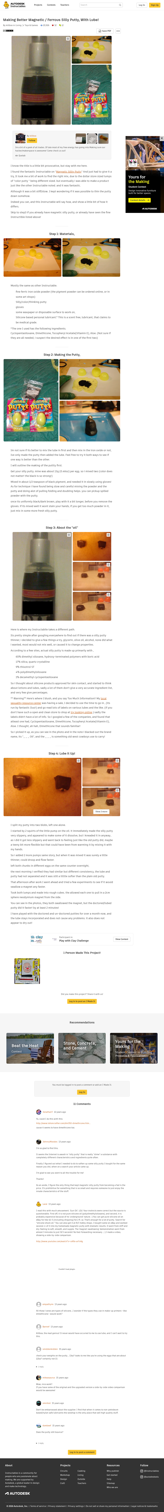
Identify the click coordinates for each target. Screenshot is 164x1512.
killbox (9, 25)
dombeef (47, 1425)
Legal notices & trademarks (144, 1506)
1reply (41, 1366)
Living (19, 25)
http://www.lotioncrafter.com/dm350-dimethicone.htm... (63, 1123)
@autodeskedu (151, 1476)
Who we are (112, 1487)
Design (63, 1479)
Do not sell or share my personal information (107, 1506)
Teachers (64, 4)
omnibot (47, 1403)
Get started (112, 1475)
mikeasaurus (49, 1377)
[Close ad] (162, 138)
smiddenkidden (50, 1349)
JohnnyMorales (50, 1142)
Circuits (64, 1470)
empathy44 (48, 1304)
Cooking (81, 1470)
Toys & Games (31, 25)
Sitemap (111, 1483)
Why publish (113, 1470)
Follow (32, 140)
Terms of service (38, 1506)
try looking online (81, 712)
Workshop (65, 1475)
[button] (118, 31)
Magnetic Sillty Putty (68, 171)
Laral (45, 1204)
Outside (81, 1479)
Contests (51, 4)
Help (109, 1479)
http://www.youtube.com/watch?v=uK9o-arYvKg (59, 1241)
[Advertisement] (145, 174)
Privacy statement (57, 1506)
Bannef (46, 1326)
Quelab (22, 155)
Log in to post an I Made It (82, 1001)
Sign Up (155, 5)
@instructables (151, 1470)
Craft (62, 1483)
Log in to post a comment (82, 1452)
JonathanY (48, 1112)
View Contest (121, 939)
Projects (38, 4)
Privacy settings (76, 1506)
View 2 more (101, 811)
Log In (142, 5)
